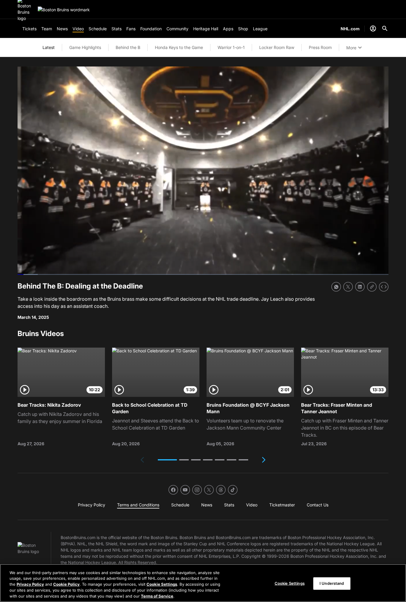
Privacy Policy (30, 584)
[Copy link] (372, 287)
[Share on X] (348, 287)
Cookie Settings (162, 584)
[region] (203, 583)
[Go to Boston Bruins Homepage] (64, 10)
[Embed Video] (383, 287)
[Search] (384, 28)
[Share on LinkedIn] (360, 287)
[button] (167, 459)
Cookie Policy (66, 584)
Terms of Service (157, 595)
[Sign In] (373, 28)
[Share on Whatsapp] (336, 287)
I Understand (332, 583)
